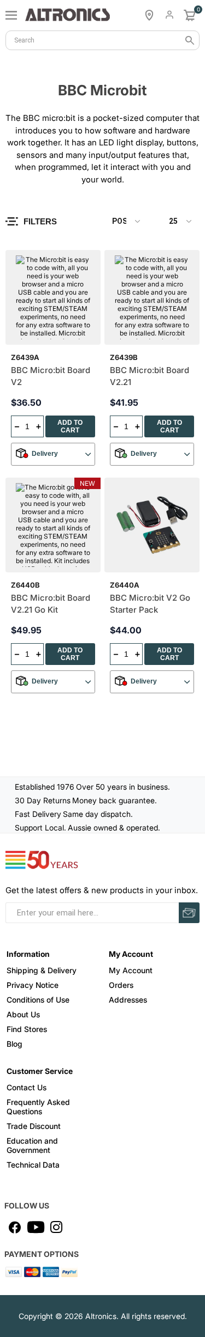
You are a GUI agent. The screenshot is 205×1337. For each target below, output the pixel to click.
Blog (14, 1043)
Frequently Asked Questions (38, 1106)
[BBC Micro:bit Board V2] (53, 297)
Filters (40, 221)
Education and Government (32, 1145)
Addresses (128, 999)
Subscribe (189, 912)
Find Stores (27, 1029)
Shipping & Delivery (42, 970)
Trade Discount (34, 1126)
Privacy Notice (32, 985)
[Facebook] (15, 1227)
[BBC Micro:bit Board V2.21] (152, 297)
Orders (121, 985)
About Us (23, 1014)
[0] (190, 15)
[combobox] (102, 40)
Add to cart (70, 426)
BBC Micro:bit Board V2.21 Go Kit (50, 604)
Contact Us (26, 1087)
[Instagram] (56, 1227)
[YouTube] (35, 1227)
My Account (131, 970)
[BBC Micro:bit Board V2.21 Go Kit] (53, 525)
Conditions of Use (38, 999)
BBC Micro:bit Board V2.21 (149, 376)
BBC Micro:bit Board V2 (50, 376)
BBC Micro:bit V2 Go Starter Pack (150, 604)
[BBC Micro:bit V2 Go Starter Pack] (152, 525)
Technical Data (33, 1164)
